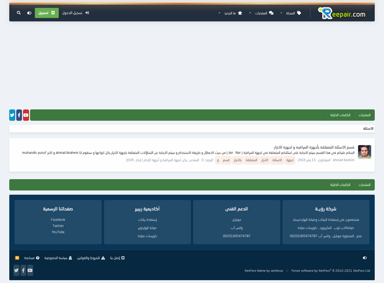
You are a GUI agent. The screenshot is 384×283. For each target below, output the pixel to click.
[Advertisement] (192, 65)
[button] (281, 13)
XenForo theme (255, 270)
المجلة (290, 13)
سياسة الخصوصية (55, 258)
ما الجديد (230, 13)
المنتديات (261, 13)
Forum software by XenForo (331, 270)
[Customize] (29, 13)
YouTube (58, 232)
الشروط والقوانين (88, 258)
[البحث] (18, 13)
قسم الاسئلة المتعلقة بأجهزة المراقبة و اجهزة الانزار (314, 147)
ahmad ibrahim (343, 160)
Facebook (58, 219)
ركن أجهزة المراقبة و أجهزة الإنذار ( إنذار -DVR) (156, 160)
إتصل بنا (115, 258)
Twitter (58, 226)
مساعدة (29, 258)
